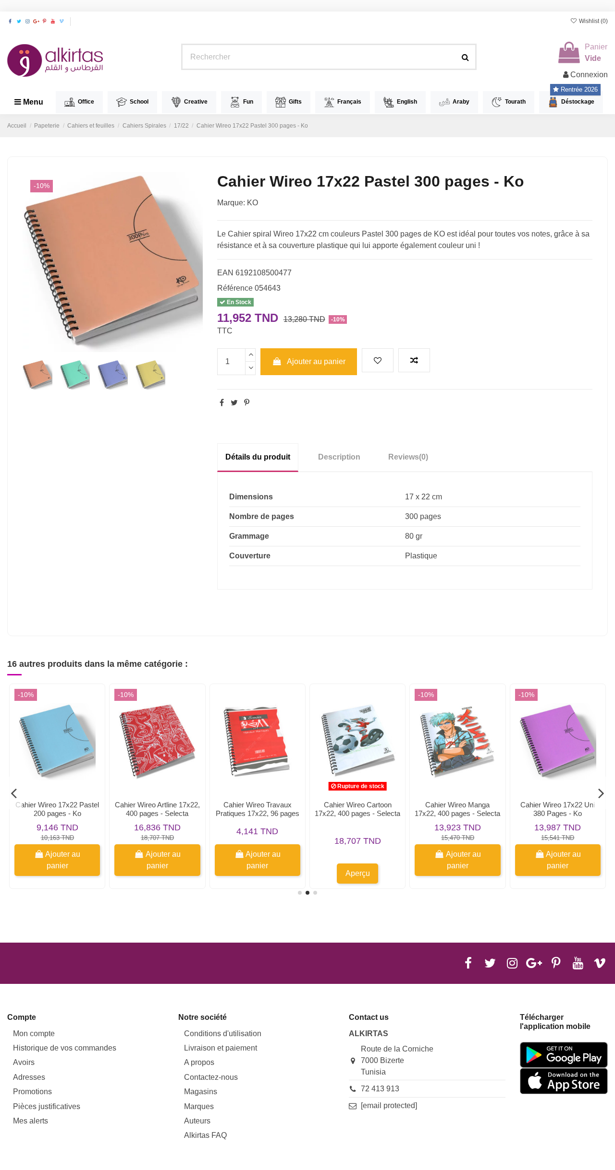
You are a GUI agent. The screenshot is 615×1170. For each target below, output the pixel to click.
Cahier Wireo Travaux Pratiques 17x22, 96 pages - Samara (257, 813)
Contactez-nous (211, 1077)
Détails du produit (257, 457)
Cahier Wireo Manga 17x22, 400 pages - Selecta (457, 809)
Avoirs (24, 1062)
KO (252, 203)
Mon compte (34, 1033)
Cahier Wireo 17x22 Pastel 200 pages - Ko (57, 809)
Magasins (200, 1091)
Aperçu (357, 873)
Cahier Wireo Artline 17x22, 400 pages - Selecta (157, 809)
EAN (225, 273)
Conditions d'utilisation (222, 1033)
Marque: (231, 203)
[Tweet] (234, 403)
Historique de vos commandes (64, 1048)
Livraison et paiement (220, 1048)
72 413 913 (380, 1089)
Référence (235, 288)
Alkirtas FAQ (205, 1135)
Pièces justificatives (46, 1106)
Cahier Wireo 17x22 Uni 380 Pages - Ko (557, 809)
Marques (199, 1106)
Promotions (32, 1091)
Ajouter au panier (316, 361)
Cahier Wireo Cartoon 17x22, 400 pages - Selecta (357, 809)
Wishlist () (593, 21)
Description (339, 457)
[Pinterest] (246, 403)
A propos (199, 1062)
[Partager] (222, 403)
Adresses (29, 1077)
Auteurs (197, 1121)
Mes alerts (30, 1121)
